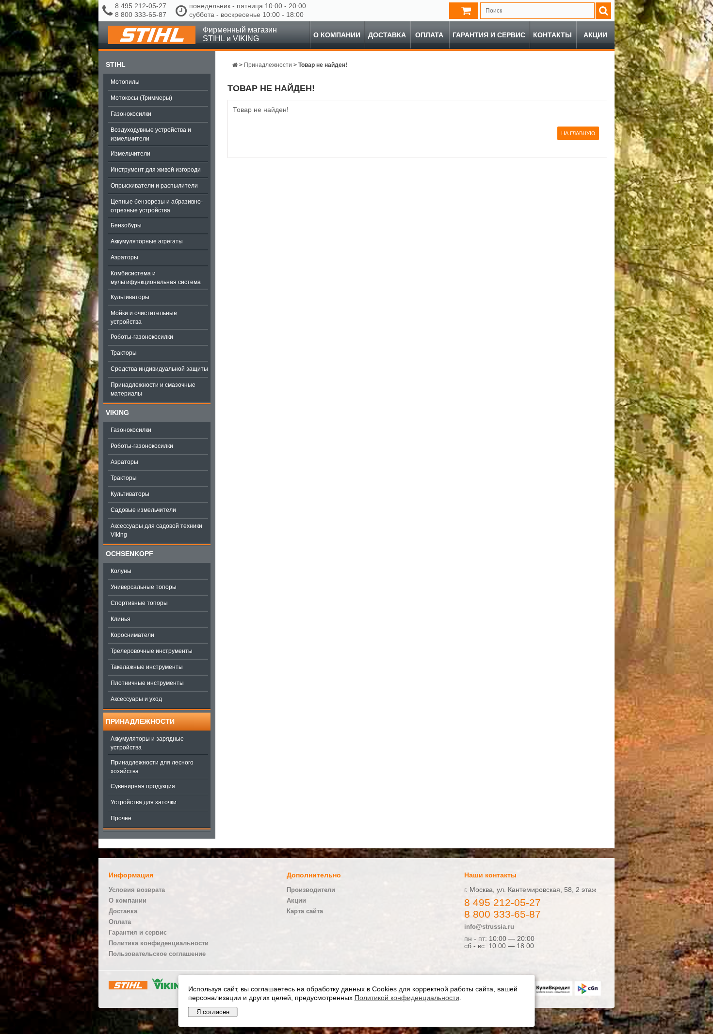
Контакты (552, 35)
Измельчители (130, 153)
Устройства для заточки (144, 802)
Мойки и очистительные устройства (144, 317)
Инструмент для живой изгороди (156, 169)
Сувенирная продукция (143, 786)
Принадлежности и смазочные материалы (153, 389)
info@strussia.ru (489, 926)
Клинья (120, 619)
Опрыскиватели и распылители (154, 185)
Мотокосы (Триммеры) (141, 98)
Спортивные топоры (139, 603)
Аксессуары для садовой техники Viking (156, 530)
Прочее (121, 818)
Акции (595, 35)
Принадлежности (140, 721)
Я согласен (212, 1012)
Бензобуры (126, 225)
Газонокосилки (131, 114)
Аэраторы (124, 257)
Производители (311, 889)
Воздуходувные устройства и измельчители (151, 134)
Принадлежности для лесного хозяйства (152, 767)
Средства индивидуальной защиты (159, 369)
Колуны (121, 571)
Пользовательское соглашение (157, 953)
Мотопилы (125, 82)
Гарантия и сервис (489, 35)
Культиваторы (130, 297)
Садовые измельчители (143, 510)
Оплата (429, 35)
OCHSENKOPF (129, 553)
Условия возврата (137, 889)
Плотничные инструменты (147, 683)
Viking (117, 412)
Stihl (116, 64)
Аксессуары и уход (136, 699)
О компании (336, 35)
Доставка (387, 35)
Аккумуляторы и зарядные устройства (147, 743)
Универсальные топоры (144, 587)
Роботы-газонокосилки (142, 337)
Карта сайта (305, 911)
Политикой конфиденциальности (407, 998)
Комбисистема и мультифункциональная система (156, 278)
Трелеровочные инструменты (152, 651)
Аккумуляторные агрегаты (147, 241)
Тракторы (124, 353)
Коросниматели (132, 635)
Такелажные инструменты (147, 667)
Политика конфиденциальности (159, 943)
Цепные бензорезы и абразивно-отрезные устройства (157, 206)
